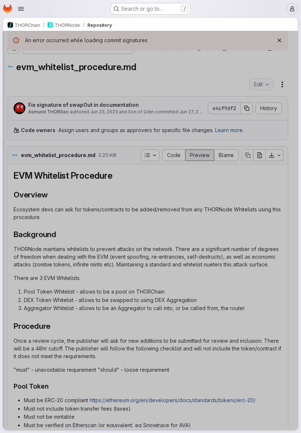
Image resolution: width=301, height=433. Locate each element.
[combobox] (60, 55)
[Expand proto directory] (13, 315)
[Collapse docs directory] (13, 186)
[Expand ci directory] (13, 127)
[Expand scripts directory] (13, 327)
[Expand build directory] (13, 103)
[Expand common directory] (13, 150)
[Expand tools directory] (13, 374)
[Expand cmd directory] (13, 139)
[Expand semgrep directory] (13, 338)
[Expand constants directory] (13, 174)
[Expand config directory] (13, 162)
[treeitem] (61, 68)
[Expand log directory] (13, 291)
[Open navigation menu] (21, 9)
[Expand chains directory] (19, 209)
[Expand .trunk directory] (13, 68)
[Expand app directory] (13, 80)
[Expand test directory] (13, 350)
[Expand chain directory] (13, 115)
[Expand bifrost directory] (13, 92)
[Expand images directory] (19, 221)
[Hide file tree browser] (13, 41)
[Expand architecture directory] (19, 197)
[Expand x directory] (13, 385)
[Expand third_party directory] (13, 362)
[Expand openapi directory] (13, 303)
